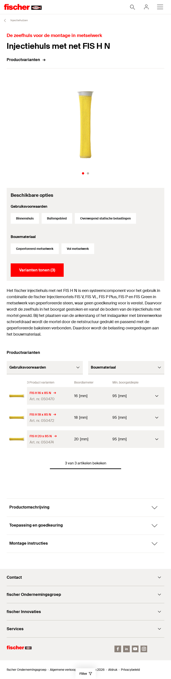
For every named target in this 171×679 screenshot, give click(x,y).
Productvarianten (23, 59)
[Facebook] (117, 649)
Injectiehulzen (19, 20)
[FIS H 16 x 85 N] (16, 395)
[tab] (83, 173)
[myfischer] (146, 6)
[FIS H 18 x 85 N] (16, 417)
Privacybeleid (130, 670)
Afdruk (112, 670)
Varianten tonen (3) (37, 270)
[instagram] (143, 649)
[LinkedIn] (126, 649)
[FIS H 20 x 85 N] (16, 439)
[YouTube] (135, 649)
